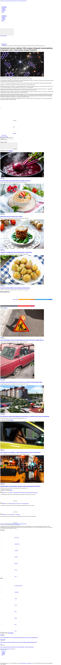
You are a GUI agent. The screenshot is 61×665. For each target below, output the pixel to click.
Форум (11, 489)
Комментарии (4, 135)
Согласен (4, 664)
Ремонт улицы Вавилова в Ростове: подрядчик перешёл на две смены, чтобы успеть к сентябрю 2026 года (22, 340)
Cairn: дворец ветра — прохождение (14, 514)
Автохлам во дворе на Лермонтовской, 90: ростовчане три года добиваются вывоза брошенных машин (21, 382)
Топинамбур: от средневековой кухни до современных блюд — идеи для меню (16, 252)
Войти (1, 35)
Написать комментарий (4, 136)
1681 (15, 299)
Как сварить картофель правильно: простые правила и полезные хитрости (15, 287)
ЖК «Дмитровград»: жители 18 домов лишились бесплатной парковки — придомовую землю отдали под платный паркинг (24, 416)
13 (33, 299)
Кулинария (11, 150)
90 (15, 305)
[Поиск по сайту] (6, 28)
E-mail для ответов (3, 139)
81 (50, 299)
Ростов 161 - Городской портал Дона (6, 648)
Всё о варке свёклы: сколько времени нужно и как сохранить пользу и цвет (15, 180)
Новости (5, 307)
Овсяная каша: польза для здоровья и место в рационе (11, 216)
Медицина (11, 420)
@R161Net (14, 133)
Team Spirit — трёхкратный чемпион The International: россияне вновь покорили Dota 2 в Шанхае (23, 492)
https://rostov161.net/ (16, 524)
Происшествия (2, 379)
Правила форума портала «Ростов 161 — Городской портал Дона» (19, 503)
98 (32, 305)
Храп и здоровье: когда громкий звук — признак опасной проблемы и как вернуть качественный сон (20, 452)
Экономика (2, 337)
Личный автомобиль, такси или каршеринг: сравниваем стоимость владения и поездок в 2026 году (20, 486)
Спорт (1, 644)
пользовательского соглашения (25, 663)
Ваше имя (2, 138)
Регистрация (5, 35)
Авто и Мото (2, 483)
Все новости (10, 632)
